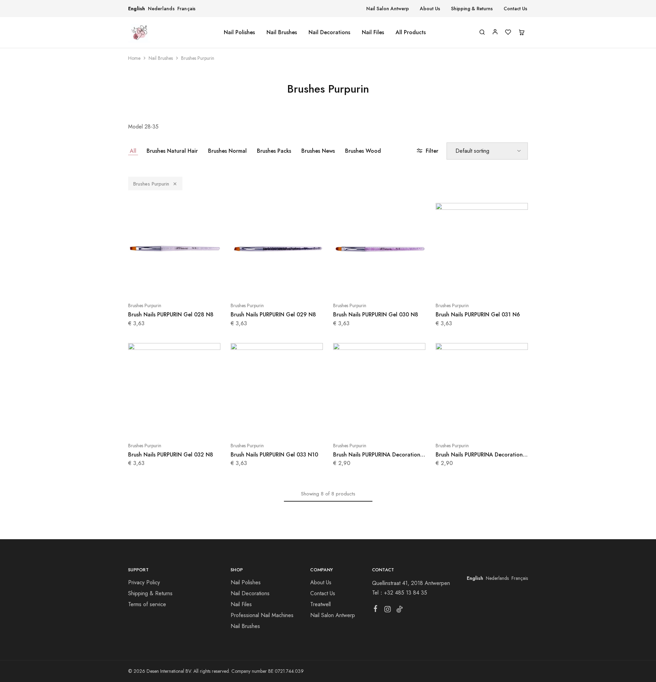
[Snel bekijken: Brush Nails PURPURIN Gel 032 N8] (174, 425)
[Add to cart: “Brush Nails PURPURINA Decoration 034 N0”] (362, 425)
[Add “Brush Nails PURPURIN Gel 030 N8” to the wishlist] (396, 285)
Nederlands (161, 8)
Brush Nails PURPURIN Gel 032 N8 (170, 455)
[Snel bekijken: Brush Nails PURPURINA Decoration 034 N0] (379, 425)
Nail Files (373, 32)
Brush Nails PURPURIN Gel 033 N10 (274, 455)
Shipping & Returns (472, 8)
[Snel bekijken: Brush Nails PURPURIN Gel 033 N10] (277, 425)
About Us (430, 8)
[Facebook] (375, 610)
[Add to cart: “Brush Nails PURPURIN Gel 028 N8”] (157, 285)
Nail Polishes (239, 32)
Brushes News (318, 151)
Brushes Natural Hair (172, 151)
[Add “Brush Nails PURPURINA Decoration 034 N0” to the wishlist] (396, 425)
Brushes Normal (227, 151)
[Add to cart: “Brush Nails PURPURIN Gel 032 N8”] (157, 425)
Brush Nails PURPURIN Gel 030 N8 (375, 314)
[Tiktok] (399, 610)
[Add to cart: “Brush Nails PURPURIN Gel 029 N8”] (259, 285)
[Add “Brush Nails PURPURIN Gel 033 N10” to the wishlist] (294, 425)
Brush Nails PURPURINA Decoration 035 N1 (479, 458)
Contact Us (515, 8)
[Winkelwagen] (521, 33)
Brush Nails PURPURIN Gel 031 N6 (478, 314)
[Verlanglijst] (508, 32)
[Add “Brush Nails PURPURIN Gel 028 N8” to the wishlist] (191, 285)
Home (134, 58)
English (136, 8)
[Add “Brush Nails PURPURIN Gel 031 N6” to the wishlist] (499, 285)
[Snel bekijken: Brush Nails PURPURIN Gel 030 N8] (379, 285)
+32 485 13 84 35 (405, 593)
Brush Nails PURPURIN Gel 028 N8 (171, 314)
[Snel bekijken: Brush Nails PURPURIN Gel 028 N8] (174, 285)
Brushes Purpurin (151, 184)
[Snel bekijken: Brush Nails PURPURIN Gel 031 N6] (482, 285)
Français (186, 8)
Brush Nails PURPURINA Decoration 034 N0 (376, 458)
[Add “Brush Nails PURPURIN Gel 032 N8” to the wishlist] (191, 425)
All (133, 151)
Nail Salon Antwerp (387, 8)
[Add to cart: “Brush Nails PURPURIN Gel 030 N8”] (362, 285)
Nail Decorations (329, 32)
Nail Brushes (281, 32)
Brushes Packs (274, 151)
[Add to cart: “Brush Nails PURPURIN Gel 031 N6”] (465, 285)
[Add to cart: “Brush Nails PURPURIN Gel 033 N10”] (259, 425)
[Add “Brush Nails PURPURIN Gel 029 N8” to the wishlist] (294, 285)
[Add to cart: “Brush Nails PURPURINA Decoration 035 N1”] (465, 425)
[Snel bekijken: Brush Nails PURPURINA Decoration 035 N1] (482, 425)
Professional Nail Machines (262, 615)
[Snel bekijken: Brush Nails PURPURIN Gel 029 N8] (277, 285)
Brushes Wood (363, 151)
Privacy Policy (144, 582)
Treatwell (320, 604)
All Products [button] (411, 32)
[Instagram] (387, 610)
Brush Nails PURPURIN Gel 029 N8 (273, 314)
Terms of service (147, 604)
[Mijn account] (495, 32)
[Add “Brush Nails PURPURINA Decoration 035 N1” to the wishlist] (499, 425)
